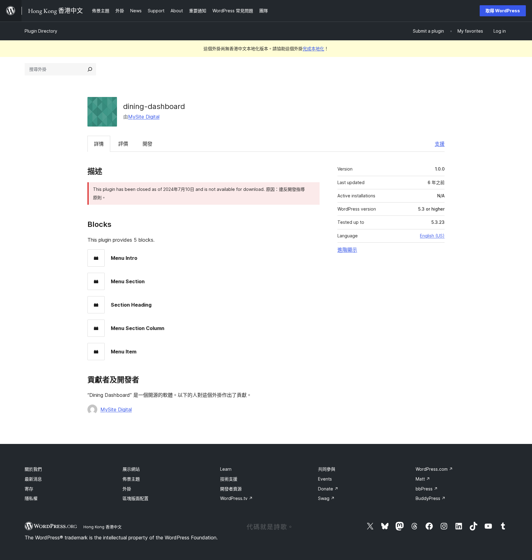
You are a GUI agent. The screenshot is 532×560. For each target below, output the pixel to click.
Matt (423, 478)
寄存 (29, 488)
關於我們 (33, 469)
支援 (440, 144)
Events (325, 478)
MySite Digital (143, 117)
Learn (226, 469)
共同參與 (326, 469)
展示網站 (131, 469)
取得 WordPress (503, 10)
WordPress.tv (236, 498)
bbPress (427, 488)
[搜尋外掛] (90, 69)
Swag (326, 498)
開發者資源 (231, 488)
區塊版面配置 (135, 498)
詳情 (99, 144)
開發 (147, 144)
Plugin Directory (41, 31)
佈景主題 (131, 478)
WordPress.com (434, 469)
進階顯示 (347, 250)
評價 (123, 144)
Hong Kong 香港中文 (102, 526)
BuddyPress (430, 498)
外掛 (127, 488)
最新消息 (33, 478)
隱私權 (31, 498)
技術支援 (228, 478)
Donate (328, 488)
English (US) (432, 235)
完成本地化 (313, 48)
